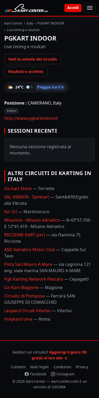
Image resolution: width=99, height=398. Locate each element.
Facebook (38, 373)
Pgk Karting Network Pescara (46, 279)
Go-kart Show (29, 188)
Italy (29, 23)
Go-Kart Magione (33, 287)
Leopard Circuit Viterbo (38, 311)
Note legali (39, 366)
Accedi (73, 7)
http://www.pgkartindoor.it (31, 118)
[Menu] (89, 8)
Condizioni (62, 366)
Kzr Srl (26, 212)
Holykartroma (27, 319)
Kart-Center (13, 23)
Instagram (65, 373)
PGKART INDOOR (50, 23)
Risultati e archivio (25, 71)
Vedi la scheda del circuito (32, 59)
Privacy (82, 366)
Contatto (18, 366)
